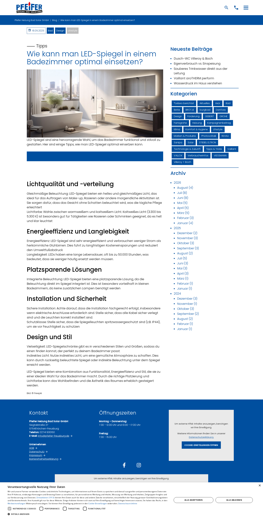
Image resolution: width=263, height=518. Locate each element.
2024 (177, 293)
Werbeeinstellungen (16, 503)
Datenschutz (36, 451)
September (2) (188, 314)
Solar (191, 142)
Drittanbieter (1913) (45, 497)
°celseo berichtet (184, 103)
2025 (177, 228)
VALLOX (178, 155)
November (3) (187, 238)
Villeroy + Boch (182, 162)
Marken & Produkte (185, 136)
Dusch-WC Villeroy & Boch (193, 58)
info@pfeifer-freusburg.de (53, 436)
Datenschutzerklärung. (201, 437)
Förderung (193, 116)
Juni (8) (182, 198)
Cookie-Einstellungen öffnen (201, 445)
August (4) (185, 188)
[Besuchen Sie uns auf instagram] (138, 465)
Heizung (197, 123)
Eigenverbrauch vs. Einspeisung (197, 63)
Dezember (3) (187, 298)
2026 (177, 183)
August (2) (185, 253)
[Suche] (226, 7)
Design (60, 30)
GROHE (223, 116)
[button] (246, 7)
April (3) (183, 273)
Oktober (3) (185, 243)
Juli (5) (182, 258)
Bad (50, 30)
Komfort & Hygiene (197, 129)
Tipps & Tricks (214, 149)
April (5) (183, 208)
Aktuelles (205, 103)
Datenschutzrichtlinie (127, 503)
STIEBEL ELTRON (207, 142)
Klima (177, 129)
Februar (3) (185, 218)
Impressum (35, 455)
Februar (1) (185, 283)
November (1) (187, 304)
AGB (31, 448)
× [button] (259, 485)
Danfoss (221, 110)
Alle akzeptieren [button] (193, 500)
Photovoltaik (208, 136)
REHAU (225, 136)
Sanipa (178, 142)
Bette (177, 110)
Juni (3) (182, 263)
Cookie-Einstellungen (97, 503)
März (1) (182, 278)
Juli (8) (182, 193)
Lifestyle (72, 30)
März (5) (183, 213)
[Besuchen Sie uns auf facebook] (124, 465)
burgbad (205, 110)
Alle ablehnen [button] (234, 500)
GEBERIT (209, 116)
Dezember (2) (187, 233)
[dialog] (131, 500)
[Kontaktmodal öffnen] (236, 7)
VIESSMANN (220, 155)
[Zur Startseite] (29, 7)
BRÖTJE (190, 110)
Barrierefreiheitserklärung (43, 459)
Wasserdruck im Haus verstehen (198, 83)
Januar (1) (184, 288)
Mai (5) (182, 203)
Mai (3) (182, 268)
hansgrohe (180, 123)
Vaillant (231, 149)
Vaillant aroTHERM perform (194, 78)
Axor (217, 103)
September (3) (188, 248)
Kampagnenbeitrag (219, 123)
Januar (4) (185, 223)
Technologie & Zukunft (187, 149)
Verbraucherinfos (198, 155)
